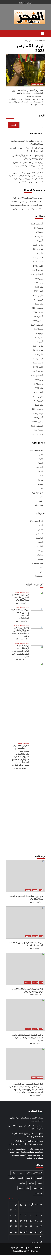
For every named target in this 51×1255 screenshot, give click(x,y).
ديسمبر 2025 (37, 257)
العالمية (40, 475)
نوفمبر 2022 (38, 413)
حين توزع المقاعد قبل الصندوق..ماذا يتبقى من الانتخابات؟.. (26, 142)
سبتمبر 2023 (37, 371)
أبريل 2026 (38, 240)
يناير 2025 (39, 304)
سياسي (40, 488)
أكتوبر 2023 (38, 367)
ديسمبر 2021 (37, 434)
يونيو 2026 (38, 232)
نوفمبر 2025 (38, 261)
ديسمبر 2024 (37, 308)
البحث (41, 115)
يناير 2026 (39, 253)
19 (31, 1226)
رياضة (40, 480)
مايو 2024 (39, 337)
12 (31, 1220)
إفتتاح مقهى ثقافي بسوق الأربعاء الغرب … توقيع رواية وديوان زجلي (26, 156)
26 (31, 1231)
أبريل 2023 (38, 392)
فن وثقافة (39, 505)
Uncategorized (37, 84)
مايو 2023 (39, 388)
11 (36, 1220)
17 (41, 1226)
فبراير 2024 (38, 350)
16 (11, 1220)
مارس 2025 (38, 295)
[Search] (7, 33)
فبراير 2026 (38, 249)
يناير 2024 (39, 354)
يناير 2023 (39, 405)
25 (36, 1231)
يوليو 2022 (38, 430)
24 (41, 1231)
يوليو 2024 (38, 329)
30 (11, 1231)
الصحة (40, 471)
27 (25, 1231)
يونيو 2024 (38, 333)
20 (25, 1226)
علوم (41, 501)
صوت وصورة (37, 492)
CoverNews (19, 1250)
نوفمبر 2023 (38, 362)
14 (21, 1220)
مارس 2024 (38, 346)
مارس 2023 (38, 396)
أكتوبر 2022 (38, 417)
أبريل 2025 (38, 291)
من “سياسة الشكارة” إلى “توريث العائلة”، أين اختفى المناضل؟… (26, 149)
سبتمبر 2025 (37, 270)
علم (41, 496)
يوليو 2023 (38, 379)
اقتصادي (39, 463)
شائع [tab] (36, 584)
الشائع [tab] (29, 584)
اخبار (41, 454)
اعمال (40, 458)
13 (25, 1220)
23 (11, 1226)
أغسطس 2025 (37, 274)
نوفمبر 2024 (38, 312)
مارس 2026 (38, 245)
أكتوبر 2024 (38, 316)
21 (21, 1226)
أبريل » (32, 1241)
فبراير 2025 (38, 299)
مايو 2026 (39, 236)
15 (16, 1220)
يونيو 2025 (38, 282)
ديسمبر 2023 (37, 358)
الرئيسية (39, 467)
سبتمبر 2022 (37, 421)
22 (16, 1226)
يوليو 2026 (38, 228)
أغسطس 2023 (37, 375)
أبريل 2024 (38, 341)
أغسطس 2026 (37, 223)
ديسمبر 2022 (37, 409)
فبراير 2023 (38, 400)
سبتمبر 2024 (37, 320)
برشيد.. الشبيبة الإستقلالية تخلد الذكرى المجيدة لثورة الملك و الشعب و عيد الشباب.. (27, 165)
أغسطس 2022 (37, 426)
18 (36, 1226)
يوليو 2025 (38, 278)
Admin (29, 96)
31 (41, 1237)
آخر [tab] (41, 584)
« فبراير (40, 1241)
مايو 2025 (39, 287)
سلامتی (40, 484)
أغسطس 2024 (37, 325)
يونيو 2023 (38, 384)
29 (16, 1231)
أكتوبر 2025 (38, 266)
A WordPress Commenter (31, 198)
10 (41, 1220)
